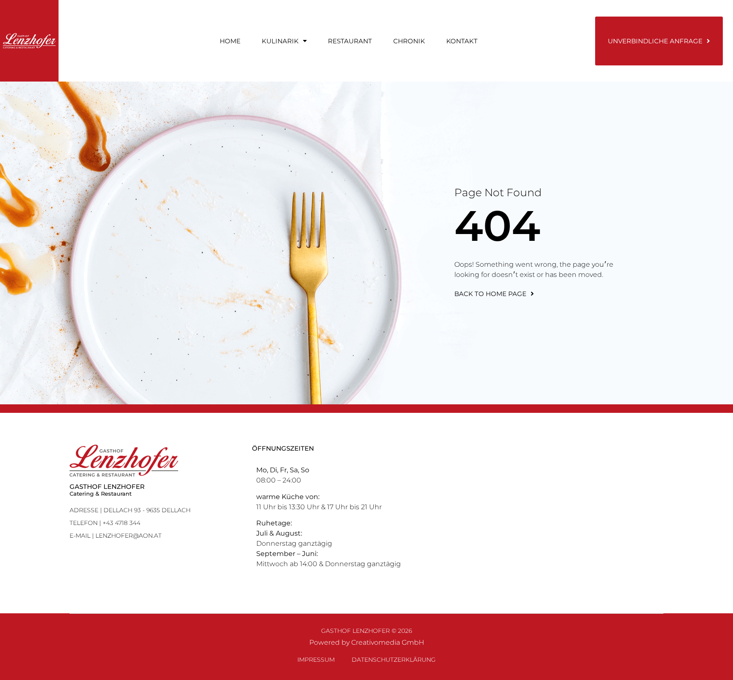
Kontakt (462, 41)
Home (230, 41)
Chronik (409, 41)
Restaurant (350, 41)
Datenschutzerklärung (394, 659)
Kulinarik (280, 41)
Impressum (316, 659)
